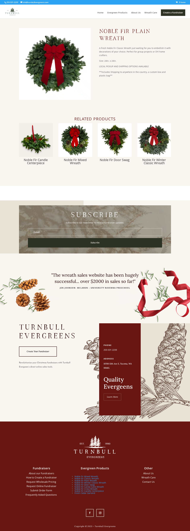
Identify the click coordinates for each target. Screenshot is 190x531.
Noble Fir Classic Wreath (87, 478)
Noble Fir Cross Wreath (86, 488)
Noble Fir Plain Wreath (86, 480)
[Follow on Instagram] (100, 513)
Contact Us (148, 481)
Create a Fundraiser (173, 12)
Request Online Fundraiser (41, 486)
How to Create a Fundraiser (41, 477)
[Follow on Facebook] (90, 513)
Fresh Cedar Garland (85, 493)
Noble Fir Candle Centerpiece (89, 491)
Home (100, 13)
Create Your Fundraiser (38, 351)
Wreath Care (150, 13)
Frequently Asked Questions (41, 494)
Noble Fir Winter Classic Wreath (90, 482)
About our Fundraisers (41, 473)
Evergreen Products (117, 13)
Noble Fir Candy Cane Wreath (89, 486)
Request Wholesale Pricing (41, 481)
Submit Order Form (41, 490)
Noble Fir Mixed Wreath (86, 476)
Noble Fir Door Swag (85, 484)
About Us (136, 13)
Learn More (112, 397)
